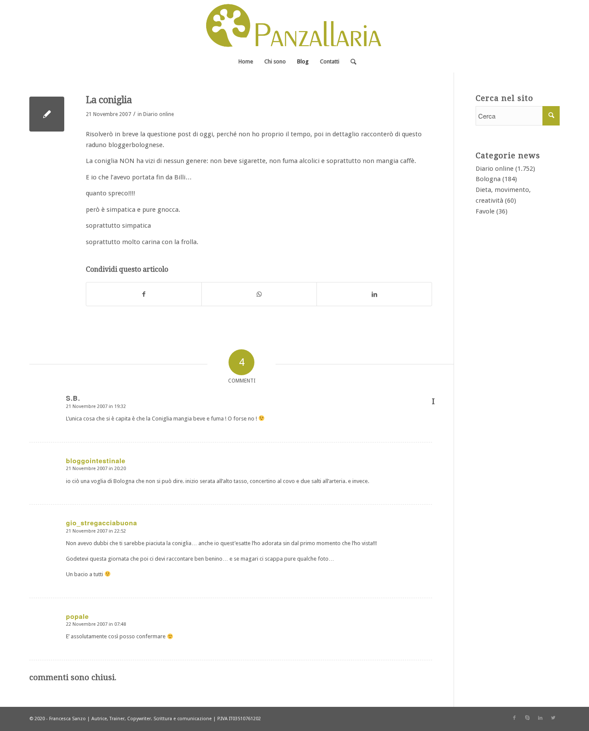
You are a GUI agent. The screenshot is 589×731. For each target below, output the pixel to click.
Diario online (158, 114)
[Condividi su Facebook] (143, 294)
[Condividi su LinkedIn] (374, 294)
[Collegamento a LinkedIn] (540, 718)
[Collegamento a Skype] (527, 718)
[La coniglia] (46, 114)
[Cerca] (350, 61)
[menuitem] (246, 61)
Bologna (488, 179)
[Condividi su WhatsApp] (259, 294)
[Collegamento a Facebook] (514, 718)
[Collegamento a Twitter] (553, 718)
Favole (485, 211)
